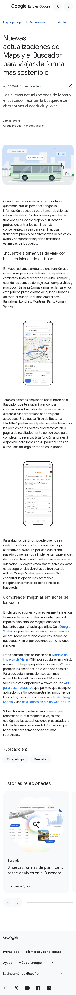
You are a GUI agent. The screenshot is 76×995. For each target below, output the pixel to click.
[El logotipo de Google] (10, 937)
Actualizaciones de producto (47, 22)
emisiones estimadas (54, 631)
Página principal (13, 22)
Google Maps (15, 759)
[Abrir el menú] (4, 6)
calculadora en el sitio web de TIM (46, 702)
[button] (70, 86)
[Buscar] (57, 6)
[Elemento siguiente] (17, 902)
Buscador (40, 759)
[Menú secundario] (68, 6)
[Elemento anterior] (7, 902)
